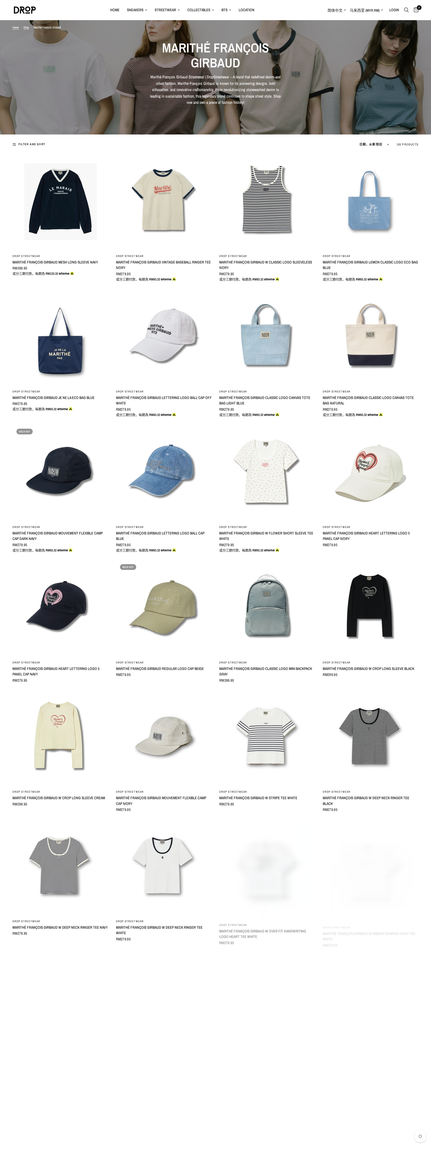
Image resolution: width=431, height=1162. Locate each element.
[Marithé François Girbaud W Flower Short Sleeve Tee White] (267, 473)
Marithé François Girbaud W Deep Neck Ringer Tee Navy (60, 927)
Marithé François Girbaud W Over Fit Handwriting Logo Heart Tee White (262, 930)
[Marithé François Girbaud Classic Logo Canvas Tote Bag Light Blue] (267, 337)
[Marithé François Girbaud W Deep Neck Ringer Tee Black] (371, 738)
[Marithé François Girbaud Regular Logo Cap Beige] (164, 608)
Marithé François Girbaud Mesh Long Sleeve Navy (55, 262)
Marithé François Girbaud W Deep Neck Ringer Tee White (159, 930)
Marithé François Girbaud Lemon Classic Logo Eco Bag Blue (370, 264)
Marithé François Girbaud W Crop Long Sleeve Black (368, 668)
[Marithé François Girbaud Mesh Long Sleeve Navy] (60, 202)
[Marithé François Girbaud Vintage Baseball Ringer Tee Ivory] (164, 202)
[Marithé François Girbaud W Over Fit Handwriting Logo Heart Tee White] (267, 867)
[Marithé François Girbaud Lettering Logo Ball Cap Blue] (164, 473)
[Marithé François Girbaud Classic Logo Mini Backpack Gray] (267, 608)
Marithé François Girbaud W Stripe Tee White (258, 797)
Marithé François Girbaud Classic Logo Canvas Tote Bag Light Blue (264, 400)
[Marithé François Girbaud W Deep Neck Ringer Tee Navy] (60, 867)
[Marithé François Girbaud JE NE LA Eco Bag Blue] (60, 337)
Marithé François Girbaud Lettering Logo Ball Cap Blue (160, 535)
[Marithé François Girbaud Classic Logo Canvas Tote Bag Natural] (371, 337)
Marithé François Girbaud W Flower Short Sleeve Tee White (266, 535)
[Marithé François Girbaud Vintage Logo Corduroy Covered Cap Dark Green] (60, 996)
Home (114, 9)
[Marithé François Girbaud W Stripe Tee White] (267, 738)
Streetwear (165, 9)
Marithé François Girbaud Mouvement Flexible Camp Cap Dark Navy (57, 535)
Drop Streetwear (26, 256)
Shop (26, 27)
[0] (415, 10)
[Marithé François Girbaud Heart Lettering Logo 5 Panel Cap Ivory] (371, 473)
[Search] (406, 10)
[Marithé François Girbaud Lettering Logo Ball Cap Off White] (164, 337)
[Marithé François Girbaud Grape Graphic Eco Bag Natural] (267, 996)
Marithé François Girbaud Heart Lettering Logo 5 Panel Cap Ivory (366, 535)
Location (246, 9)
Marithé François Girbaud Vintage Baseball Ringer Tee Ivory (163, 264)
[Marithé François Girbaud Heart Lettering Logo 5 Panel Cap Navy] (60, 608)
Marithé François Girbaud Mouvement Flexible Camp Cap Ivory (161, 800)
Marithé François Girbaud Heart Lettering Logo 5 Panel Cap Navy (56, 671)
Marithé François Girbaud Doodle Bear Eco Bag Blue (368, 1056)
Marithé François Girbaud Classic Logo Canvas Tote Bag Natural (368, 400)
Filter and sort (31, 144)
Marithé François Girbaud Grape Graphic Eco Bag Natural (262, 1059)
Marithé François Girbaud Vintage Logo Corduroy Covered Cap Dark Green (56, 1059)
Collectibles (198, 9)
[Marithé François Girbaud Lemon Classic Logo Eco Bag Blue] (371, 202)
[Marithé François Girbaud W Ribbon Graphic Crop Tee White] (371, 867)
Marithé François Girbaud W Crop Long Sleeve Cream (58, 797)
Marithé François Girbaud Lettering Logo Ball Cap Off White (164, 400)
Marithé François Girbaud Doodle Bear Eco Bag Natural (157, 1059)
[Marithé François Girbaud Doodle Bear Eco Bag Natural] (164, 996)
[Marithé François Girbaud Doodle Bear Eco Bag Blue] (371, 996)
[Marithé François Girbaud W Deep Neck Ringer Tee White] (164, 867)
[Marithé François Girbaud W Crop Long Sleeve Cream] (60, 738)
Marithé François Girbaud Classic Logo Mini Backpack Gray (265, 671)
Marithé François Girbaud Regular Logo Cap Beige (160, 668)
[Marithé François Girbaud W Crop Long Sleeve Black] (371, 608)
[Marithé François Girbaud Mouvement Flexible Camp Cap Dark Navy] (60, 473)
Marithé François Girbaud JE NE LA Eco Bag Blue (53, 397)
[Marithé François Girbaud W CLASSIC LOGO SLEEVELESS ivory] (267, 202)
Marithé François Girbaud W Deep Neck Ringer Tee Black (366, 800)
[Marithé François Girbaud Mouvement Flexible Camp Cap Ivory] (164, 738)
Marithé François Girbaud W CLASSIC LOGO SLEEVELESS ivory (265, 264)
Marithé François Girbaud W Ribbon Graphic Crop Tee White (369, 930)
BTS (224, 9)
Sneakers (135, 9)
